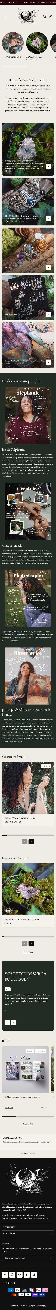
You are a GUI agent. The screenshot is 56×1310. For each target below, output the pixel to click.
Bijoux (29, 1051)
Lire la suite (9, 1107)
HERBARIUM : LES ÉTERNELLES (34, 58)
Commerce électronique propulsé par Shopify (28, 1305)
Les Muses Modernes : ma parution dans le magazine (22, 1097)
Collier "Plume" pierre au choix (20, 818)
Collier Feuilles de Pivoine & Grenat (22, 919)
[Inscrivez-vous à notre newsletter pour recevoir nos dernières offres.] (50, 1258)
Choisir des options (28, 810)
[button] (5, 16)
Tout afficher (28, 952)
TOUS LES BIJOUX (13, 57)
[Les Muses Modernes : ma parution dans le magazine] (25, 1069)
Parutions (41, 1051)
